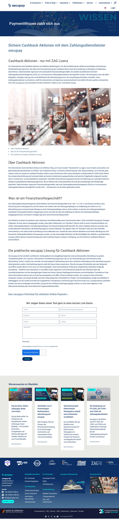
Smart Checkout (31, 493)
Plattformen (77, 3)
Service (90, 3)
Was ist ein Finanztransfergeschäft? (24, 152)
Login (113, 8)
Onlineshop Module (32, 490)
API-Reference (48, 484)
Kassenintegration (31, 481)
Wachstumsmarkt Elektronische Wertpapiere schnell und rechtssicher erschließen (72, 411)
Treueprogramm (49, 496)
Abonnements (30, 502)
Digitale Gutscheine (50, 493)
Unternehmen (104, 3)
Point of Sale (50, 3)
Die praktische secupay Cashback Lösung (26, 154)
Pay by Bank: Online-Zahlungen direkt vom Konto (20, 408)
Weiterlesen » (16, 444)
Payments (64, 3)
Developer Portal (49, 478)
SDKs (45, 481)
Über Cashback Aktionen (20, 149)
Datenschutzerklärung (44, 346)
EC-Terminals (30, 478)
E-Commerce (35, 3)
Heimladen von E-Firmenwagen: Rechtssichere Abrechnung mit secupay (45, 411)
